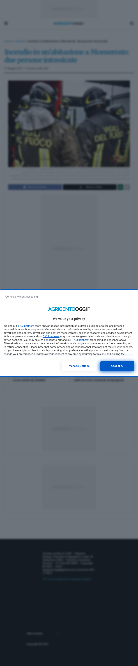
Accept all (117, 366)
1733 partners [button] (26, 325)
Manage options (79, 366)
